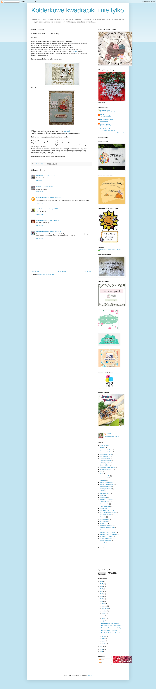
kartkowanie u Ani (105, 476)
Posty (102, 659)
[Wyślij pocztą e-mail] (48, 164)
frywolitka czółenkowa (106, 452)
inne (101, 471)
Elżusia (109, 433)
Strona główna (62, 271)
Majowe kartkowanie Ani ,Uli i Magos (111, 628)
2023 (101, 589)
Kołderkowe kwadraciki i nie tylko (77, 10)
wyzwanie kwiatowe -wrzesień (108, 534)
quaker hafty (103, 508)
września (104, 611)
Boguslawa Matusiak (42, 231)
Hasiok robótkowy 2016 (106, 469)
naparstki (102, 495)
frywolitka (102, 448)
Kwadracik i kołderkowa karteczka (111, 633)
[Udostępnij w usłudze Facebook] (54, 164)
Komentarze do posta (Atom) (46, 274)
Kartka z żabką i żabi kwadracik (110, 623)
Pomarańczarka (104, 504)
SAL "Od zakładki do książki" (108, 512)
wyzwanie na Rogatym (106, 536)
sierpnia (104, 613)
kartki (101, 473)
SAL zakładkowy (104, 519)
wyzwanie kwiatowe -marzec (108, 532)
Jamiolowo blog (105, 110)
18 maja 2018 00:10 (55, 231)
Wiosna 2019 (103, 523)
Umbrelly (74, 51)
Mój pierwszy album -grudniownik (111, 625)
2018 (101, 601)
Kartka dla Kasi (104, 121)
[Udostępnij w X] (52, 164)
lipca (103, 616)
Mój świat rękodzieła (42, 197)
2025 (101, 584)
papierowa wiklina (105, 502)
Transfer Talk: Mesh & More (107, 130)
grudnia (104, 603)
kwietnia (104, 636)
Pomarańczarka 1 (105, 506)
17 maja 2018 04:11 (53, 220)
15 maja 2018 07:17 (54, 209)
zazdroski (102, 543)
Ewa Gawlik (39, 175)
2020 (101, 596)
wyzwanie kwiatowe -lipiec (107, 527)
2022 (101, 591)
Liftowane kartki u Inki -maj (109, 630)
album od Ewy (104, 445)
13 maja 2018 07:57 (50, 175)
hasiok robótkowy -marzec (107, 467)
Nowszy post (35, 271)
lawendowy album (105, 493)
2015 (101, 651)
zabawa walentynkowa (106, 538)
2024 (101, 586)
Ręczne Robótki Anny (106, 119)
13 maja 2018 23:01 (47, 186)
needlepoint (103, 497)
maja (103, 621)
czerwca (104, 618)
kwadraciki (103, 480)
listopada (104, 606)
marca (103, 638)
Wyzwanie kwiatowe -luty (107, 530)
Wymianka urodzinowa (106, 525)
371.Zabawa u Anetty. (105, 116)
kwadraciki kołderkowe (106, 484)
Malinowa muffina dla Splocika (108, 112)
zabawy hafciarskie (105, 540)
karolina (38, 186)
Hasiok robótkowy (105, 465)
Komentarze (104, 663)
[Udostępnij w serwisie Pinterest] (56, 164)
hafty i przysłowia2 (105, 463)
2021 (101, 594)
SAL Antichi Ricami (105, 515)
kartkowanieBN (104, 478)
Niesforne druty (105, 115)
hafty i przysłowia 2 (105, 460)
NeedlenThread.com (106, 129)
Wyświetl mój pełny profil (112, 436)
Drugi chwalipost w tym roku (107, 125)
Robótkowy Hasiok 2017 (107, 510)
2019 (101, 599)
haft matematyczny (105, 456)
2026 (101, 581)
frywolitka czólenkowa (106, 450)
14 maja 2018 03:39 (55, 197)
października (105, 608)
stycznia (104, 643)
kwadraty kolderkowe (106, 486)
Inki (75, 41)
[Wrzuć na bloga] (50, 164)
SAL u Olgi (103, 517)
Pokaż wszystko (121, 132)
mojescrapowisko (41, 220)
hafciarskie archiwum (106, 454)
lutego (103, 641)
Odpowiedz (39, 180)
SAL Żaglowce (104, 521)
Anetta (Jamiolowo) (42, 209)
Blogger (90, 675)
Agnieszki (67, 131)
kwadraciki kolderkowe (106, 482)
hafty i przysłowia (105, 458)
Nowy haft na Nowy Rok (107, 499)
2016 (101, 649)
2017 (101, 646)
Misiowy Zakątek (105, 124)
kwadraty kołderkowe (106, 489)
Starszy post (87, 271)
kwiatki (102, 491)
